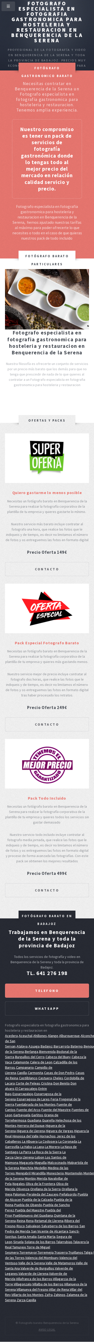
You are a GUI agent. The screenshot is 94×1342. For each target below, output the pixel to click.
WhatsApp (47, 1008)
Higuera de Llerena (31, 1131)
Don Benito (61, 1083)
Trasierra (61, 1252)
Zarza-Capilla (26, 1300)
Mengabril (23, 1173)
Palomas (19, 1194)
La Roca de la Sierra (46, 1152)
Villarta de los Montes (28, 1294)
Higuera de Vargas (59, 1131)
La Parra (25, 1152)
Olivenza (22, 1189)
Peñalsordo (68, 1194)
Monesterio (55, 1173)
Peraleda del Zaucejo (42, 1194)
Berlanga (31, 1051)
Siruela (18, 1242)
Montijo (30, 1178)
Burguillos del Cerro (30, 1057)
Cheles (58, 1078)
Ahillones (40, 1035)
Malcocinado (57, 1162)
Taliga (88, 1252)
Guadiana (34, 1120)
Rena (30, 1220)
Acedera (11, 1035)
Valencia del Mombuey (42, 1257)
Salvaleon (33, 1226)
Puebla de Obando (28, 1205)
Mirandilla (39, 1173)
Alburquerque (69, 1035)
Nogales (19, 1183)
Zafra (49, 1294)
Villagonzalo (23, 1284)
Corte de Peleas (28, 1083)
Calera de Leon (41, 1062)
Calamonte (21, 1062)
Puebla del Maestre (29, 1210)
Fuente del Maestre (56, 1109)
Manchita (26, 1168)
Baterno (77, 1046)
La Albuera (30, 1141)
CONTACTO (47, 569)
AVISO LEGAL (47, 1329)
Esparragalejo (23, 1094)
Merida (42, 1178)
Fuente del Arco (28, 1109)
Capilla (22, 1072)
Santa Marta (46, 1236)
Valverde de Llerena (33, 1273)
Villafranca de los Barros (34, 1279)
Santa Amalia (27, 1236)
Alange (53, 1035)
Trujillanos (75, 1252)
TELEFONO (47, 990)
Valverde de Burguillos (37, 1268)
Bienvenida (47, 1051)
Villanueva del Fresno (32, 1289)
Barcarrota (62, 1046)
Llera (18, 1157)
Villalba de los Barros (47, 1284)
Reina (21, 1220)
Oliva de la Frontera (40, 1183)
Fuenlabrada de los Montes (35, 1104)
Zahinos (59, 1294)
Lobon (39, 1157)
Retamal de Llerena (49, 1220)
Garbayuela (21, 1115)
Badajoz (47, 1046)
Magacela (26, 1162)
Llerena (28, 1157)
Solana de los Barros (40, 1242)
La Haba (26, 1146)
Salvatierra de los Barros (59, 1226)
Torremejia (46, 1252)
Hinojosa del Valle (26, 1136)
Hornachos (48, 1136)
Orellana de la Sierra (45, 1189)
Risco (21, 1226)
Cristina (46, 1083)
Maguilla (41, 1162)
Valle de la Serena (31, 1263)
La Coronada (67, 1141)
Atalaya (22, 1046)
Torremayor (28, 1252)
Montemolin (73, 1173)
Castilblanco (28, 1078)
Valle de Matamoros (60, 1263)
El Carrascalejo (26, 1088)
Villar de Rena (59, 1289)
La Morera (52, 1146)
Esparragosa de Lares (33, 1099)
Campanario (25, 1067)
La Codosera (48, 1141)
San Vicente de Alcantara (49, 1231)
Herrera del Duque (31, 1125)
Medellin (40, 1168)
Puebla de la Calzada (37, 1199)
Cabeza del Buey (58, 1057)
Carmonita (35, 1072)
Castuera (45, 1078)
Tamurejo (19, 1247)
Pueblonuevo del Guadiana (33, 1215)
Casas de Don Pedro (59, 1072)
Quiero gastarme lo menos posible (47, 492)
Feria (54, 1099)
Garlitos (37, 1115)
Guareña (48, 1120)
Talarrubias (64, 1242)
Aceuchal (25, 1035)
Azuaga (34, 1046)
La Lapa (38, 1146)
